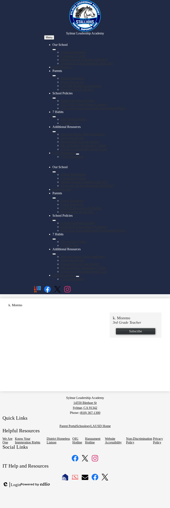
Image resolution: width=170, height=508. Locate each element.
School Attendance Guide (77, 100)
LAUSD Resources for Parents (81, 86)
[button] (54, 172)
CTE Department (72, 156)
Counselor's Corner (73, 56)
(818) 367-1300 (90, 412)
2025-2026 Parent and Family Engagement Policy (93, 108)
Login (11, 484)
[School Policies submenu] (54, 98)
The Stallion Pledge (73, 119)
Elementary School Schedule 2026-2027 (87, 63)
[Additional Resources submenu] (54, 131)
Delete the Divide (72, 138)
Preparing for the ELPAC (77, 89)
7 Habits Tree (69, 123)
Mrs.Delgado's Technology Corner (83, 145)
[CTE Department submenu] (77, 154)
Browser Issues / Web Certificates (83, 134)
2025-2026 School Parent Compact (84, 104)
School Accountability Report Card (84, 149)
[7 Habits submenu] (54, 116)
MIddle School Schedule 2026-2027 (84, 59)
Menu (49, 37)
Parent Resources (72, 82)
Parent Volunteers (72, 78)
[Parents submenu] (54, 75)
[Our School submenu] (54, 49)
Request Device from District (80, 141)
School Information (73, 52)
